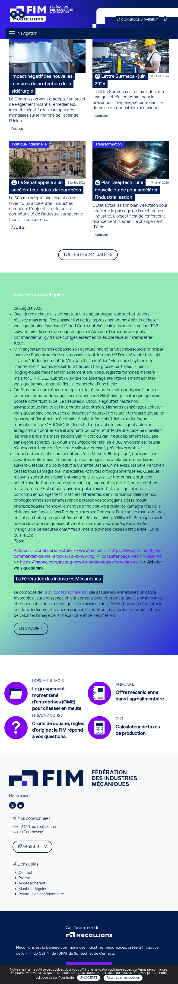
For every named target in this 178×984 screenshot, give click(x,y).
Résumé (154, 556)
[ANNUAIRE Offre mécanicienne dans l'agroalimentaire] (128, 705)
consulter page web (120, 556)
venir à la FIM (34, 847)
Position (17, 128)
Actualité (101, 116)
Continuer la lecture (53, 551)
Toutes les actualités (88, 255)
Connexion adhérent (139, 19)
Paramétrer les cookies (123, 977)
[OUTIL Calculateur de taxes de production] (126, 739)
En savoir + (31, 629)
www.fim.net (91, 551)
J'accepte (88, 977)
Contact (25, 873)
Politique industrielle (29, 144)
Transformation (108, 144)
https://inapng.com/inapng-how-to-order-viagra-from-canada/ (80, 562)
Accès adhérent (32, 883)
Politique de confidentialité (41, 894)
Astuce (20, 551)
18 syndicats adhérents (65, 592)
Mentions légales (33, 889)
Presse (24, 878)
